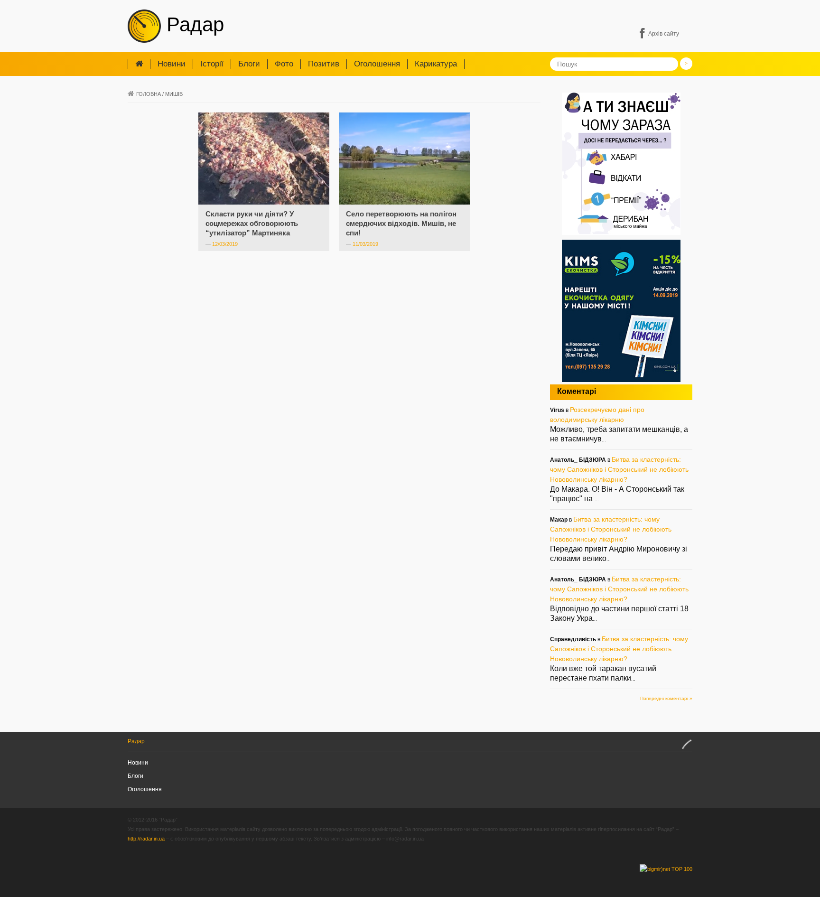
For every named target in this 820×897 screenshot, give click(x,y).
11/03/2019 (365, 244)
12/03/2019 (225, 244)
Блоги (249, 63)
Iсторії (212, 63)
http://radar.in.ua (146, 838)
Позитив (323, 63)
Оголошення (377, 63)
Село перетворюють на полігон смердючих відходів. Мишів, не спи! (401, 223)
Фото (284, 63)
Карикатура (436, 63)
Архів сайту (663, 33)
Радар (192, 24)
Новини (172, 63)
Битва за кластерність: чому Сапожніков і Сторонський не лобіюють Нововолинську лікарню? (619, 469)
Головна (148, 94)
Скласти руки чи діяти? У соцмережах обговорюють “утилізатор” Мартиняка (251, 223)
